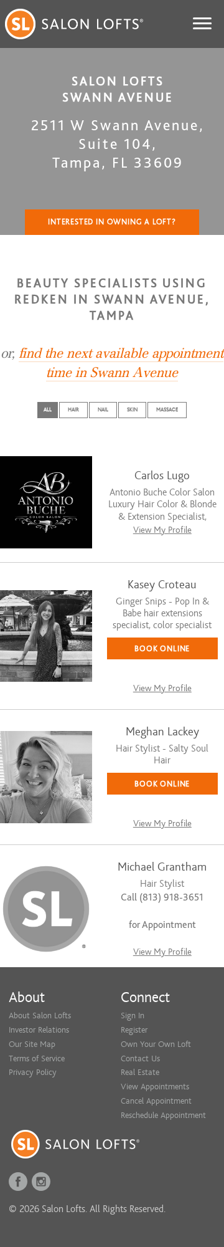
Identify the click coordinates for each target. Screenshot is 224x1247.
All (48, 410)
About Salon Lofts (40, 1015)
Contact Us (140, 1058)
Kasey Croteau (162, 584)
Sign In (132, 1015)
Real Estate (140, 1072)
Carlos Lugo (162, 475)
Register (134, 1029)
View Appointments (155, 1086)
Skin (132, 410)
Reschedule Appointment (163, 1115)
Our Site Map (32, 1044)
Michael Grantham (162, 867)
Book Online (162, 648)
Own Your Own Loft (156, 1044)
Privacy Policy (33, 1072)
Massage (167, 410)
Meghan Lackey (162, 731)
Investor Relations (39, 1029)
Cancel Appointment (156, 1101)
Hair (73, 410)
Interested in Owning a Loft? (112, 221)
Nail (103, 410)
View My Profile (162, 530)
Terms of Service (37, 1058)
